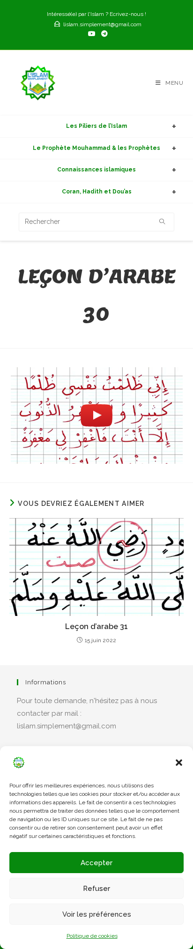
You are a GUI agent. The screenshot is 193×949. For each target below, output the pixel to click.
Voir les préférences (96, 914)
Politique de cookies (92, 936)
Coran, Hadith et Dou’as (97, 191)
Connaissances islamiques (96, 169)
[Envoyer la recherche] (163, 222)
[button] (179, 762)
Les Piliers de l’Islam (96, 126)
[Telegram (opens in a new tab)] (103, 34)
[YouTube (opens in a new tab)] (91, 34)
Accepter (96, 863)
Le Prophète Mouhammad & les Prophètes (96, 148)
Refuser (96, 888)
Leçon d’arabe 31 (96, 626)
